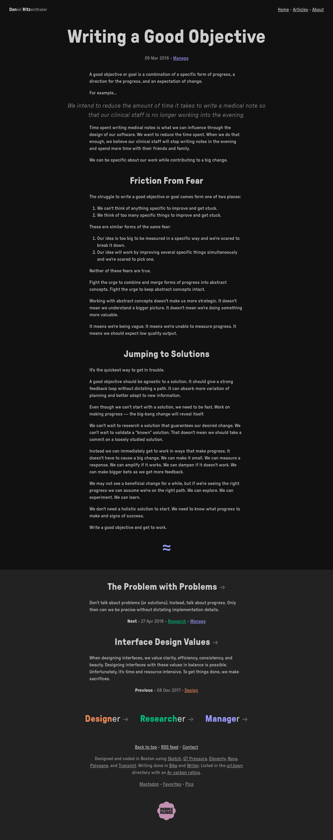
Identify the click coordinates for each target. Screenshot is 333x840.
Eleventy (217, 758)
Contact (190, 747)
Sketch (174, 758)
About (318, 9)
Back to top (146, 747)
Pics (189, 784)
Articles (300, 9)
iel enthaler (28, 9)
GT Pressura (195, 758)
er (102, 718)
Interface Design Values (162, 642)
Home (283, 9)
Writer (193, 765)
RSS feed (169, 747)
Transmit (127, 765)
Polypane (99, 765)
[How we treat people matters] (166, 819)
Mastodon (149, 784)
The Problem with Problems (162, 586)
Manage (180, 58)
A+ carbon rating (183, 772)
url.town (235, 765)
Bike (173, 765)
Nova (232, 758)
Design (191, 690)
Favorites (172, 784)
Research (177, 621)
